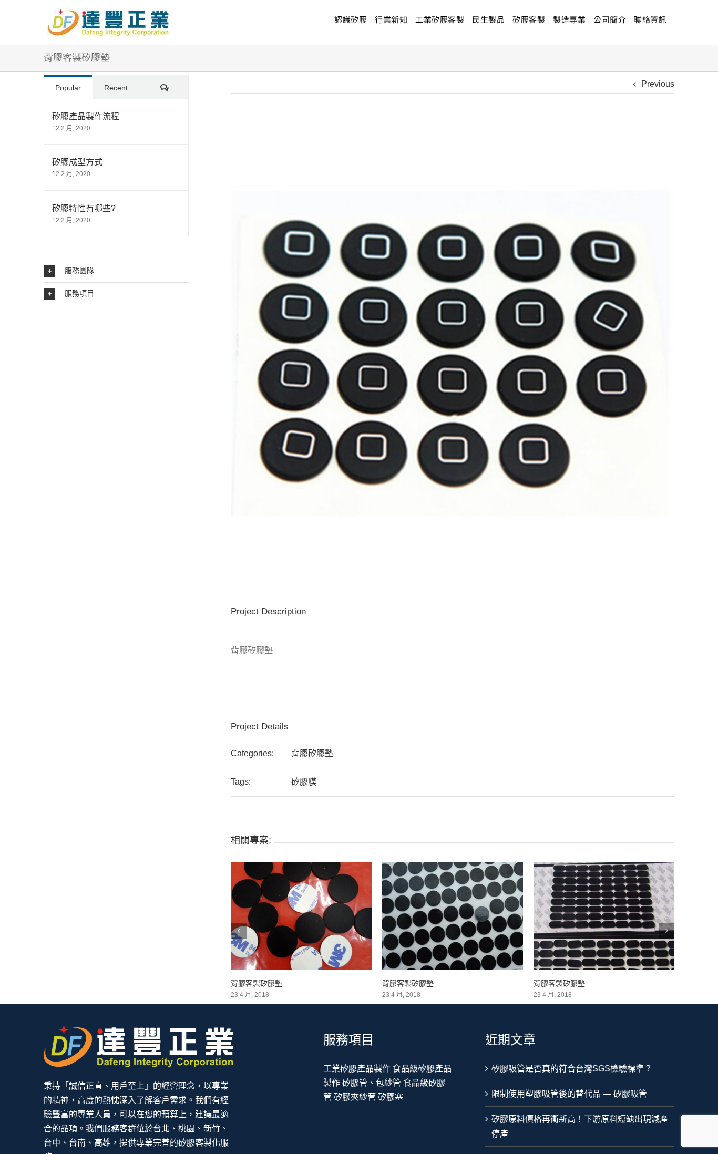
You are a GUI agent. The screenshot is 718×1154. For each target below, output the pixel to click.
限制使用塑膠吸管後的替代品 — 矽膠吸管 (569, 1093)
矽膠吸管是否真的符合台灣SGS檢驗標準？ (571, 1068)
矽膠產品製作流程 (85, 116)
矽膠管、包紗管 (371, 1082)
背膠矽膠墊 (312, 753)
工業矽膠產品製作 (357, 1068)
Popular (68, 88)
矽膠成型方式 (77, 162)
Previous (657, 83)
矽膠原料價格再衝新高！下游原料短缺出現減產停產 (579, 1126)
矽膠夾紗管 (355, 1097)
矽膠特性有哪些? (84, 208)
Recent (116, 88)
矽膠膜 (303, 781)
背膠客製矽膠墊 (256, 983)
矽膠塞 (390, 1097)
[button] (116, 271)
